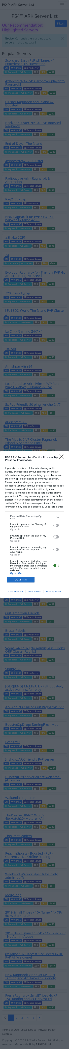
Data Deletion (15, 591)
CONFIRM (21, 579)
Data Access (34, 591)
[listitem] (34, 517)
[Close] (62, 458)
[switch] (56, 525)
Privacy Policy (53, 591)
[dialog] (34, 524)
